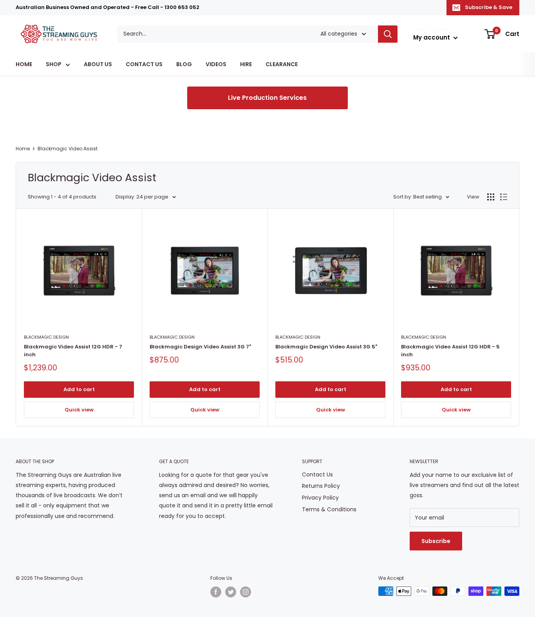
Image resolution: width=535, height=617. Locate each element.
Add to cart (79, 389)
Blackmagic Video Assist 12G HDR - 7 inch (73, 350)
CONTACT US (144, 65)
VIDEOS (216, 65)
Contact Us (317, 474)
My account (432, 37)
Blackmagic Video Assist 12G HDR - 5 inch (450, 350)
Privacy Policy (320, 498)
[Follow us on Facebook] (215, 591)
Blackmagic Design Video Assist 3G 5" (326, 346)
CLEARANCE (282, 65)
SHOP (53, 65)
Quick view (79, 409)
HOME (24, 65)
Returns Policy (321, 486)
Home (23, 148)
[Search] (388, 34)
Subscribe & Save (488, 7)
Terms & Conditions (329, 509)
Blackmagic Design (46, 337)
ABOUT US (98, 65)
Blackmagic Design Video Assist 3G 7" (200, 346)
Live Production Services (267, 97)
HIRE (246, 65)
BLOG (184, 65)
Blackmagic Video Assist (68, 148)
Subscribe (435, 541)
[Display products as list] (503, 196)
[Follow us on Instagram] (245, 591)
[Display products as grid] (490, 196)
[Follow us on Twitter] (230, 591)
